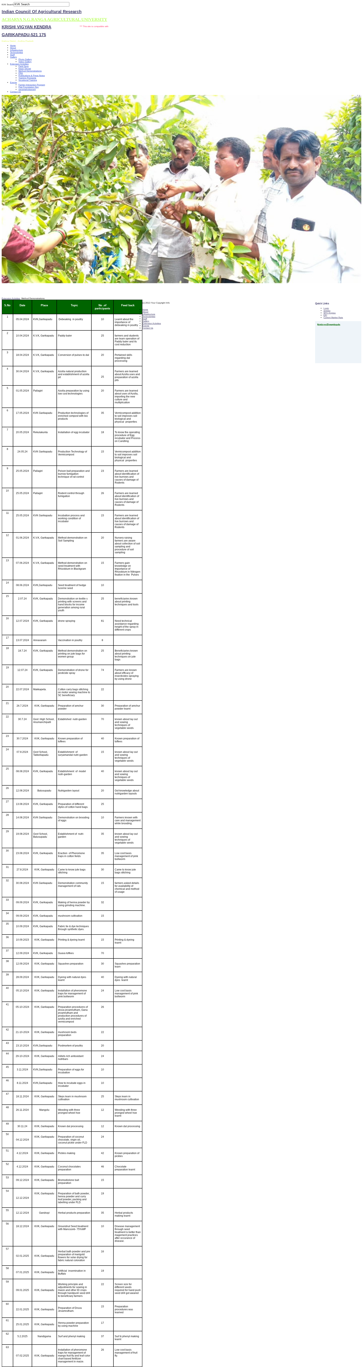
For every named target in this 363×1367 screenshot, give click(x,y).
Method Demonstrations (30, 71)
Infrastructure (16, 50)
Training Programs (27, 78)
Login (326, 308)
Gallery (13, 57)
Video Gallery (25, 61)
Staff (12, 55)
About (13, 48)
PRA (20, 73)
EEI (325, 315)
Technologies (16, 52)
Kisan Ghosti (24, 68)
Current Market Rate (333, 317)
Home (13, 45)
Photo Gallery (25, 59)
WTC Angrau (330, 313)
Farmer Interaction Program (31, 85)
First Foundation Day (28, 87)
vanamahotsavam (27, 89)
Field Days (23, 66)
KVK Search (8, 4)
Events (13, 82)
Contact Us (15, 92)
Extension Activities (19, 64)
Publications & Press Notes (31, 75)
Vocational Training (27, 80)
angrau (327, 310)
